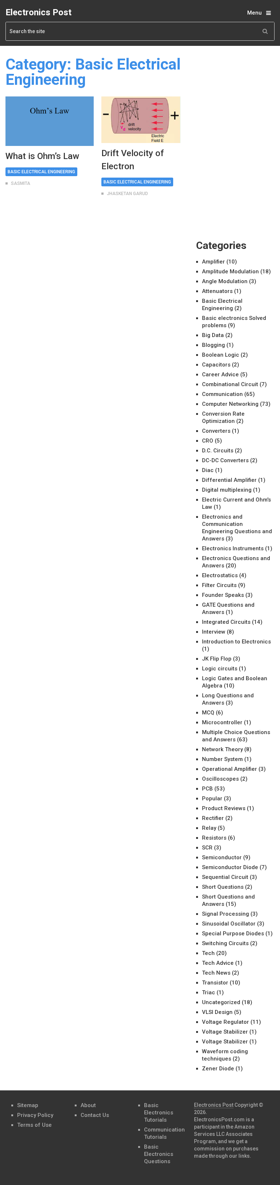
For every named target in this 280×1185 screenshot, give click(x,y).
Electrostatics (220, 575)
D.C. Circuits (217, 450)
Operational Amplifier (229, 769)
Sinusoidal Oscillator (229, 923)
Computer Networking (230, 404)
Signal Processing (225, 914)
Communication (222, 394)
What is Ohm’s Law (42, 156)
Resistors (214, 838)
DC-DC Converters (225, 460)
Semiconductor (222, 857)
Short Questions (223, 887)
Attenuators (217, 291)
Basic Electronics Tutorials (158, 1112)
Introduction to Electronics (236, 641)
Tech (208, 953)
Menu (254, 12)
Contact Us (95, 1115)
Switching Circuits (225, 943)
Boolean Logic (220, 355)
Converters (216, 431)
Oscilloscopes (220, 779)
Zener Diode (218, 1068)
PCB (207, 788)
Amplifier (213, 261)
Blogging (213, 345)
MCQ (208, 712)
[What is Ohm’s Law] (49, 121)
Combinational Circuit (230, 384)
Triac (208, 992)
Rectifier (213, 818)
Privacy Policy (35, 1115)
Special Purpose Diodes (233, 933)
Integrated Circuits (226, 622)
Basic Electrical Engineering (41, 171)
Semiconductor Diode (230, 867)
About (88, 1105)
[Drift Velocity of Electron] (140, 119)
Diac (208, 470)
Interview (213, 632)
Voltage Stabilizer (225, 1032)
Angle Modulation (225, 281)
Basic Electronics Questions (158, 1154)
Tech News (216, 973)
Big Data (213, 335)
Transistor (215, 982)
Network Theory (222, 749)
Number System (222, 759)
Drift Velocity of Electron (132, 159)
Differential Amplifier (229, 480)
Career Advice (220, 374)
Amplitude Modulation (230, 271)
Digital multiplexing (227, 490)
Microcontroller (222, 722)
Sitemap (27, 1105)
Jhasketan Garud (127, 193)
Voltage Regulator (225, 1022)
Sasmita (20, 183)
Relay (209, 828)
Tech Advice (218, 963)
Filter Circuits (219, 585)
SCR (207, 847)
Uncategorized (221, 1002)
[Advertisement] (238, 93)
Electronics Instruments (233, 548)
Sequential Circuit (225, 877)
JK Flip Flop (217, 658)
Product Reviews (223, 808)
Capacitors (216, 364)
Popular (212, 798)
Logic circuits (219, 668)
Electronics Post (38, 12)
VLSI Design (217, 1012)
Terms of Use (34, 1125)
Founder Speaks (223, 595)
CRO (207, 440)
